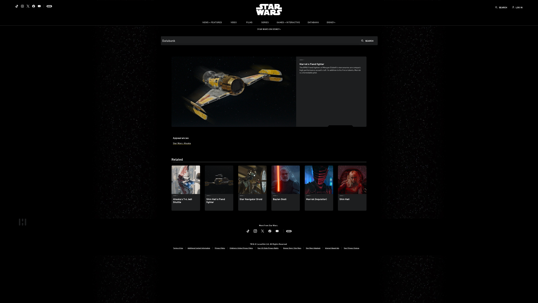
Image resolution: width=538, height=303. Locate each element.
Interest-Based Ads (332, 248)
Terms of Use (178, 248)
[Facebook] (33, 6)
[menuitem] (233, 23)
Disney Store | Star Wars (292, 248)
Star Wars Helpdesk (313, 248)
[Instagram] (22, 6)
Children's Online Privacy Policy (241, 248)
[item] (212, 23)
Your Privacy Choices (351, 248)
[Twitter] (28, 6)
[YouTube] (39, 6)
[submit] (496, 7)
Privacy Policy (220, 248)
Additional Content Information (199, 248)
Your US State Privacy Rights (268, 248)
